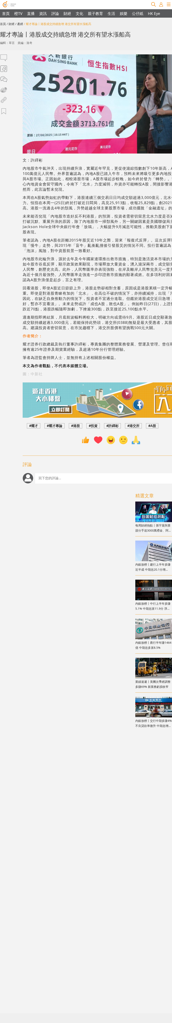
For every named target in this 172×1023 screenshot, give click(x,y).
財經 (67, 13)
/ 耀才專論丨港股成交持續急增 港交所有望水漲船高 (57, 24)
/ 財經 (10, 24)
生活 (111, 13)
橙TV (18, 13)
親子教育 (95, 13)
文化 (79, 13)
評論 (55, 13)
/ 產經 (19, 24)
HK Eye (154, 13)
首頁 (6, 13)
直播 (31, 13)
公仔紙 (137, 13)
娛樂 (123, 13)
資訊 (43, 13)
